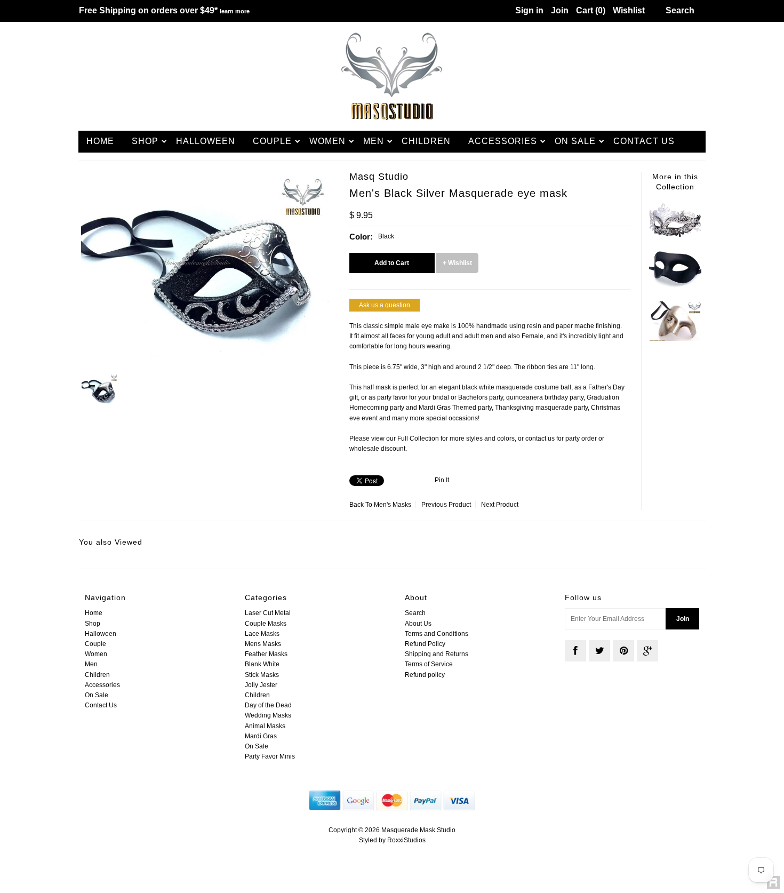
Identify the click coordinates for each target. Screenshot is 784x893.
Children (426, 141)
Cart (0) (590, 10)
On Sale (575, 141)
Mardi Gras (261, 736)
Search (415, 613)
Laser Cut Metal (268, 613)
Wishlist (629, 10)
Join (560, 10)
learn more (235, 11)
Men (373, 141)
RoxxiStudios (406, 840)
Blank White (262, 664)
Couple (272, 141)
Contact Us (644, 141)
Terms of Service (429, 664)
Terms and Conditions (436, 633)
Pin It (442, 480)
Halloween (205, 141)
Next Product (499, 504)
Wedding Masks (268, 715)
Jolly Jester (261, 685)
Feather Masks (266, 654)
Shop (145, 141)
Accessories (502, 141)
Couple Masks (265, 623)
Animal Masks (265, 726)
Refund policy (425, 675)
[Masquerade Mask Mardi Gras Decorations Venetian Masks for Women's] (675, 235)
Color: (361, 236)
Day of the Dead (268, 705)
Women (327, 141)
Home (100, 141)
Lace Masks (262, 633)
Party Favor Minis (270, 756)
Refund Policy (425, 644)
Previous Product (446, 504)
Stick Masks (262, 675)
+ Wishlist (457, 263)
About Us (418, 623)
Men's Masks (392, 504)
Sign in (529, 10)
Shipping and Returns (436, 654)
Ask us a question (384, 305)
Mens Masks (263, 644)
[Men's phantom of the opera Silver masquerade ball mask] (675, 338)
